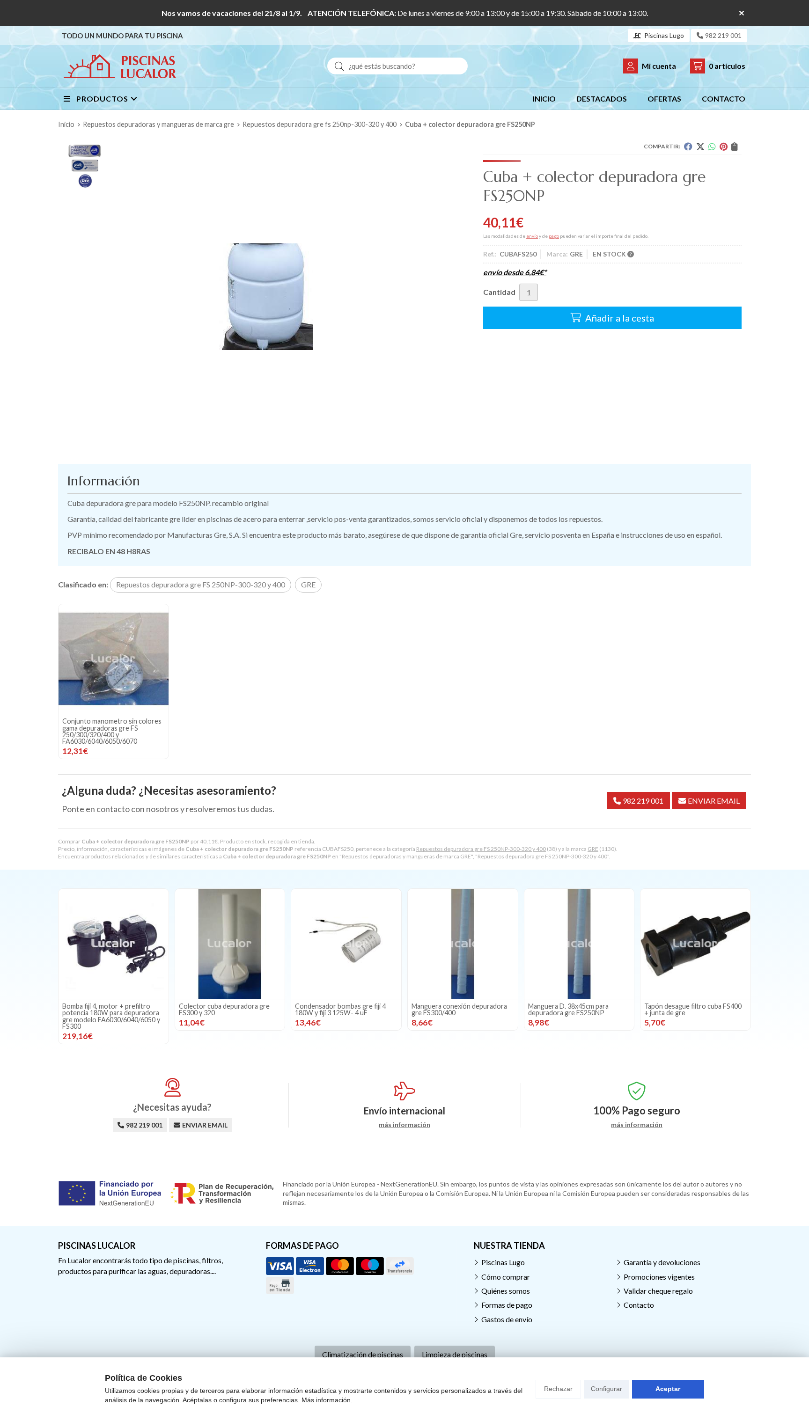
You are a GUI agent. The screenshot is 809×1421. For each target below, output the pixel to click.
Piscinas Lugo (503, 1262)
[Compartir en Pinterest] (724, 146)
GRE (593, 848)
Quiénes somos (505, 1290)
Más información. (327, 1400)
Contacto (639, 1304)
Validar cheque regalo (658, 1290)
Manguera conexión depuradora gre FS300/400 (459, 1009)
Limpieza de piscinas (454, 1354)
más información (404, 1124)
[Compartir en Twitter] (700, 146)
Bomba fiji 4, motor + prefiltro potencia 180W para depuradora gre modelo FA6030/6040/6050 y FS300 (111, 1016)
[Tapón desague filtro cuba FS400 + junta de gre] (695, 944)
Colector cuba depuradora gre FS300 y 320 (224, 1009)
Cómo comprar (505, 1276)
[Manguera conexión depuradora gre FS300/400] (463, 944)
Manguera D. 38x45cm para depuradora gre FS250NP (568, 1009)
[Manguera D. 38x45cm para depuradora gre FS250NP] (579, 944)
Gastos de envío (506, 1319)
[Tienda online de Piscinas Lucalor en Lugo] (120, 66)
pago (554, 236)
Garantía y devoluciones (662, 1262)
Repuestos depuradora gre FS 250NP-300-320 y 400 (481, 848)
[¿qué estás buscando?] (397, 65)
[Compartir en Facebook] (688, 146)
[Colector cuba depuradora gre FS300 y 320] (230, 944)
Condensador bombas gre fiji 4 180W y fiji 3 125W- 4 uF (340, 1009)
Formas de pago (506, 1304)
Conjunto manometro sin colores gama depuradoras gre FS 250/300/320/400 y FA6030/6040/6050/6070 (112, 731)
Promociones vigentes (659, 1276)
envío (532, 236)
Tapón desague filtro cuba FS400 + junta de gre (693, 1009)
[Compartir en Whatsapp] (712, 146)
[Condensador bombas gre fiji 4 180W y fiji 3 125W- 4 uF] (346, 944)
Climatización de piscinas (362, 1354)
